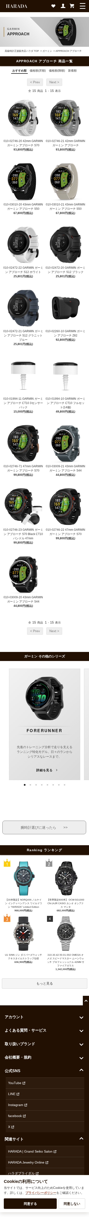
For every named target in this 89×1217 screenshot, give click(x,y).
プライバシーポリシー (40, 1193)
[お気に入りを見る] (54, 7)
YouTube (14, 1083)
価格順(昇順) (38, 70)
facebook (15, 1116)
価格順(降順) (57, 70)
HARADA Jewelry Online (26, 1162)
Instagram (15, 1105)
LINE (11, 1094)
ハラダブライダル (21, 1173)
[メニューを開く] (82, 6)
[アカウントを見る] (63, 7)
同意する (30, 1204)
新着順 (72, 70)
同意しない (72, 1204)
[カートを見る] (72, 7)
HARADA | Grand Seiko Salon (30, 1151)
